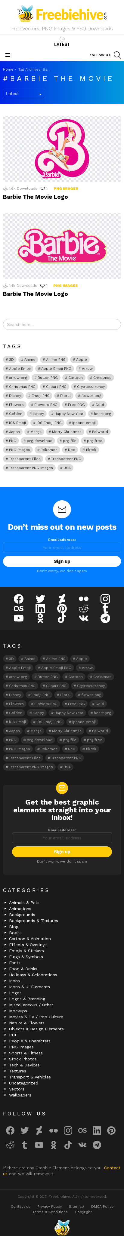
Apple (81, 359)
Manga (36, 432)
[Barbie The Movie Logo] (62, 149)
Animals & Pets (24, 902)
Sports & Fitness (26, 1052)
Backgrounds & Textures (33, 920)
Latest (62, 44)
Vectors (16, 1089)
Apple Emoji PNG (56, 368)
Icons (14, 980)
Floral (65, 396)
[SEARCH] (117, 55)
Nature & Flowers (27, 1022)
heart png (102, 414)
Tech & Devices (24, 1065)
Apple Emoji (20, 368)
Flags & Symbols (26, 956)
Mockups (18, 1010)
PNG (12, 441)
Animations (20, 908)
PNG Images (66, 188)
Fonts (14, 962)
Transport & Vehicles (30, 1077)
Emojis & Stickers (26, 950)
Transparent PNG (66, 459)
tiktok (91, 450)
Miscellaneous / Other (31, 1004)
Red (71, 450)
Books (15, 932)
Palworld (100, 432)
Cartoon (75, 378)
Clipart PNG (56, 387)
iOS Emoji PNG (49, 423)
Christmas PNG (22, 387)
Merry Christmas (67, 432)
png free (94, 441)
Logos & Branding (27, 998)
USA (67, 468)
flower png (91, 396)
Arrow (87, 368)
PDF (13, 1034)
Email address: (62, 540)
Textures (17, 1071)
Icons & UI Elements (29, 986)
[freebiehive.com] (62, 1227)
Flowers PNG (45, 405)
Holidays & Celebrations (33, 974)
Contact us (20, 1206)
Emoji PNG (41, 396)
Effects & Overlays (28, 944)
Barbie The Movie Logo (35, 196)
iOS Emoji (17, 423)
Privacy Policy (50, 1206)
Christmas (102, 378)
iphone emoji (84, 423)
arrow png (18, 378)
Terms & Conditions (50, 1212)
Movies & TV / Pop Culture (36, 1016)
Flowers (16, 405)
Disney (15, 396)
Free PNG (76, 405)
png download (39, 441)
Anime (30, 359)
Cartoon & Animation (30, 938)
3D (11, 359)
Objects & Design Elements (36, 1028)
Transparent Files (25, 459)
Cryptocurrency (91, 387)
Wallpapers (20, 1095)
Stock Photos (23, 1059)
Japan (14, 432)
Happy (38, 414)
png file (69, 441)
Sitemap (76, 1206)
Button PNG (48, 378)
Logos (15, 992)
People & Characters (30, 1040)
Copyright (83, 1212)
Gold (99, 405)
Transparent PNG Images (31, 468)
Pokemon (49, 450)
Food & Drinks (23, 968)
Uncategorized (23, 1083)
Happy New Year (68, 414)
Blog (13, 926)
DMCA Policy (102, 1206)
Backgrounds (22, 914)
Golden (15, 414)
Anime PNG (56, 359)
